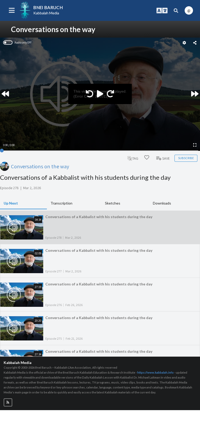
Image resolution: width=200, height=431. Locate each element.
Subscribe (186, 158)
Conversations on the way (40, 166)
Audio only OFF (23, 42)
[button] (8, 402)
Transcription (61, 203)
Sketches (112, 203)
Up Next (11, 203)
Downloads (162, 203)
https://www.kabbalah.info (155, 372)
